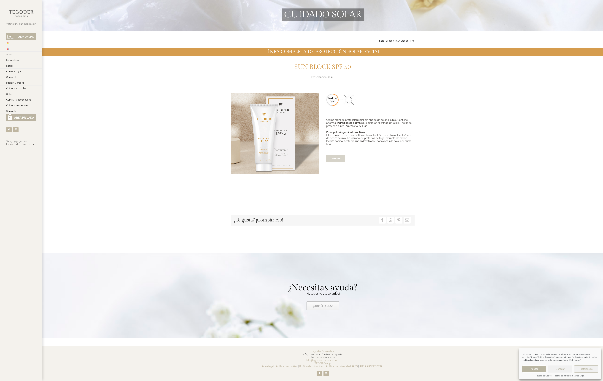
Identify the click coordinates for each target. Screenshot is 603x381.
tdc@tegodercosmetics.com (20, 144)
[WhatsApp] (390, 220)
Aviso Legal (579, 376)
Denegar (560, 369)
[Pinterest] (398, 220)
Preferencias (586, 369)
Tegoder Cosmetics (322, 351)
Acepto (534, 369)
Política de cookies (286, 366)
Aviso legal (267, 366)
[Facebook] (382, 220)
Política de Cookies (544, 376)
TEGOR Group (323, 363)
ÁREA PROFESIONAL (372, 366)
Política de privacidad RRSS (342, 366)
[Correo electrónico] (407, 220)
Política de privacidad (563, 376)
